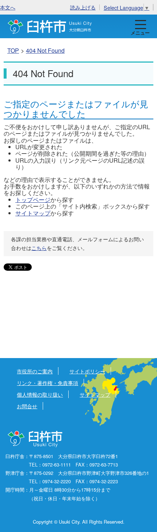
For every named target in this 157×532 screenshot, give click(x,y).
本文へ (7, 7)
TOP (13, 50)
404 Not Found (45, 50)
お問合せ (27, 406)
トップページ (32, 199)
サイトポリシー (87, 371)
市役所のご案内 (35, 371)
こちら (39, 247)
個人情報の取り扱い (40, 394)
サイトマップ (32, 213)
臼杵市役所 (35, 439)
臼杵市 (49, 26)
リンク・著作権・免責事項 (47, 382)
